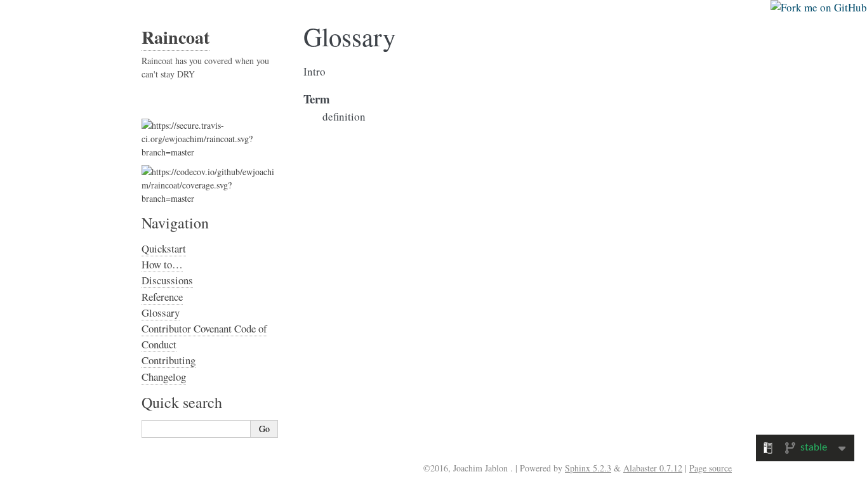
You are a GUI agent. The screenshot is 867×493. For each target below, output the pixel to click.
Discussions (167, 280)
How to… (162, 264)
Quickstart (164, 248)
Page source (710, 468)
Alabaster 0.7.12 (652, 468)
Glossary (161, 312)
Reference (162, 296)
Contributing (168, 360)
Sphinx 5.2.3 (588, 468)
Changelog (164, 376)
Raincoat (175, 37)
